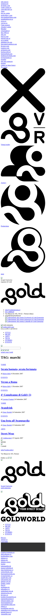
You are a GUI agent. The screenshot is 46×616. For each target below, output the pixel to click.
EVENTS (8, 342)
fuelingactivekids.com (8, 56)
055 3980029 (9, 312)
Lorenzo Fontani (8, 399)
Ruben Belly (7, 374)
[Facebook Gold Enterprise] (24, 317)
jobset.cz (4, 606)
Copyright (4, 541)
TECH (7, 338)
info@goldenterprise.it (12, 310)
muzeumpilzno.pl (7, 603)
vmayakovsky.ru (6, 9)
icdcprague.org (6, 580)
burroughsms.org (6, 54)
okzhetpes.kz (5, 587)
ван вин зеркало (7, 61)
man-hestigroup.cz (7, 570)
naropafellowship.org (8, 604)
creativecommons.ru (7, 552)
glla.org (3, 34)
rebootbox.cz (5, 589)
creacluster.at (5, 31)
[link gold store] (2, 350)
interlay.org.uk (6, 581)
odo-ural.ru (4, 2)
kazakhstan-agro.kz (7, 608)
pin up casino (5, 13)
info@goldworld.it (7, 450)
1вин (2, 11)
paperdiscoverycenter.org (9, 610)
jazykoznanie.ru (6, 58)
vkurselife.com (6, 614)
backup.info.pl (6, 52)
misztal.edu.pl (5, 38)
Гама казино (5, 25)
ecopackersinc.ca (6, 576)
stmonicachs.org (6, 593)
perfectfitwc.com (6, 15)
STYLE (8, 332)
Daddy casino (5, 583)
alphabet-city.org (6, 42)
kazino (3, 564)
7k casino (4, 67)
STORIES (8, 340)
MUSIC (8, 334)
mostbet (3, 59)
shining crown (5, 562)
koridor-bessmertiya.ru (8, 597)
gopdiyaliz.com (6, 578)
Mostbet (3, 29)
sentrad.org (4, 4)
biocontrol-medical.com (9, 44)
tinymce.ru (4, 595)
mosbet (3, 63)
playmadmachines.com (8, 17)
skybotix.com (5, 6)
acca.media (4, 40)
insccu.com (4, 36)
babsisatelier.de (6, 566)
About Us (4, 540)
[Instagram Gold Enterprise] (24, 319)
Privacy (3, 538)
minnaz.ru (4, 558)
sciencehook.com (7, 572)
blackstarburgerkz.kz (8, 574)
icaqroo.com (5, 48)
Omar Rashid (7, 412)
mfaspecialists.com (7, 601)
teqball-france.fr (6, 612)
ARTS (7, 336)
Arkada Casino (6, 27)
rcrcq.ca (3, 21)
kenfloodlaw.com (7, 556)
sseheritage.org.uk (7, 591)
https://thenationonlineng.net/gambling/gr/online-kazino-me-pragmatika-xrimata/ (23, 548)
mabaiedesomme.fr (7, 599)
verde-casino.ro (6, 7)
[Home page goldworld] (7, 327)
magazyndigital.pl (7, 568)
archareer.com (5, 50)
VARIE (3, 365)
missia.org (4, 560)
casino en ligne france (8, 65)
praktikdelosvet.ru (7, 19)
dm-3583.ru (5, 33)
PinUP (3, 585)
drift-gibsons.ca (6, 554)
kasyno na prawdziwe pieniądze (23, 545)
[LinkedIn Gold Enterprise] (24, 321)
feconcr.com (5, 46)
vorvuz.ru (4, 23)
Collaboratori (7, 438)
